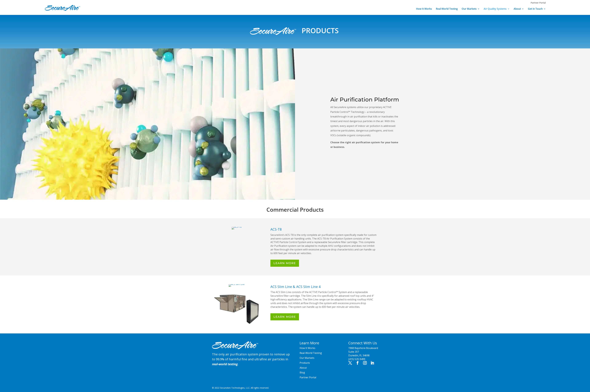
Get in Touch (535, 9)
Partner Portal (538, 3)
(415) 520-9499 (356, 359)
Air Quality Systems (495, 9)
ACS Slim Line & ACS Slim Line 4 (295, 286)
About (517, 9)
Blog (302, 372)
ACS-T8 (276, 229)
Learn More (284, 263)
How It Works (424, 9)
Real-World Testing (447, 9)
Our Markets (469, 9)
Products (305, 362)
